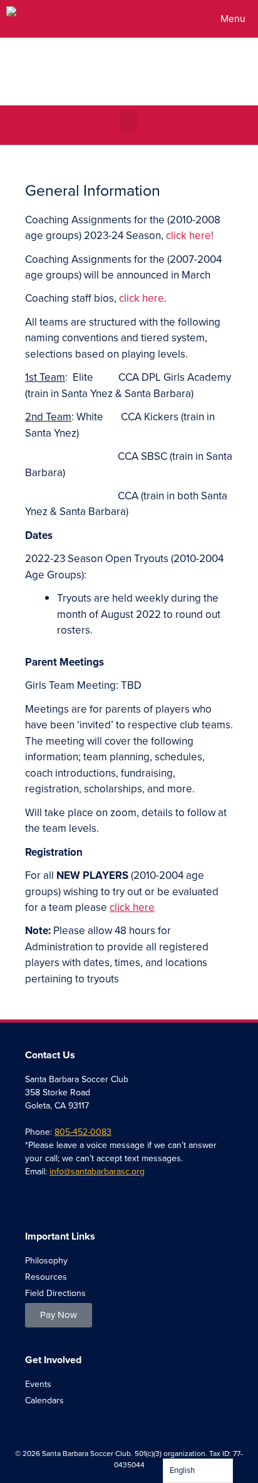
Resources (46, 1277)
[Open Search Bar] (172, 19)
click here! (190, 235)
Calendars (44, 1400)
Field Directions (55, 1293)
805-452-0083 (82, 1132)
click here (141, 298)
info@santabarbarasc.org (97, 1171)
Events (38, 1384)
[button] (129, 122)
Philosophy (46, 1260)
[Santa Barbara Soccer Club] (56, 19)
